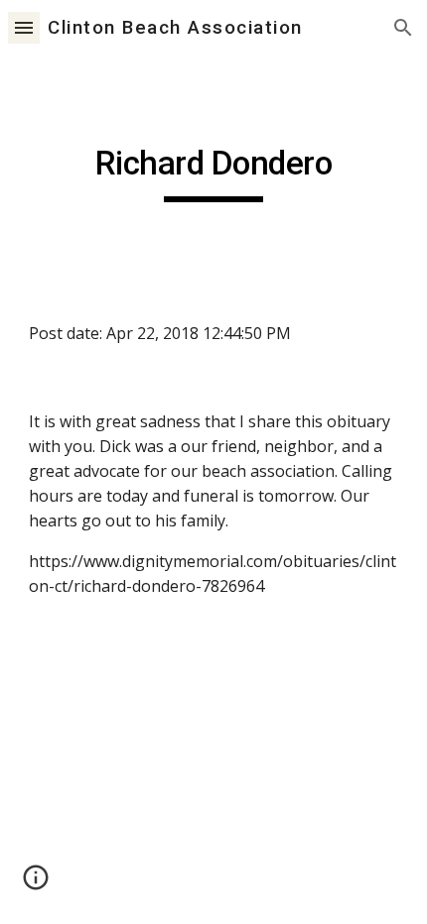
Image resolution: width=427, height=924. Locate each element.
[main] (214, 172)
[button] (24, 27)
